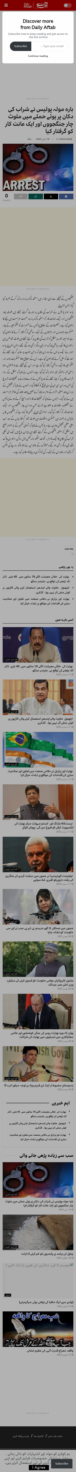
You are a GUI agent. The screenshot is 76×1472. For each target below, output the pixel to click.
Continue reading (38, 56)
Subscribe (20, 46)
